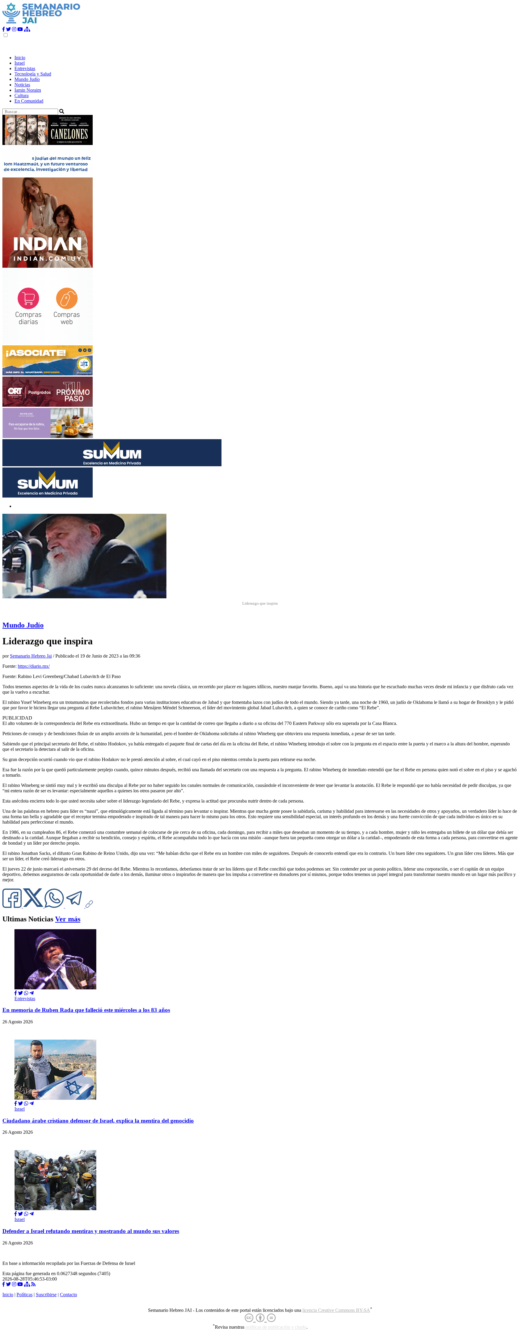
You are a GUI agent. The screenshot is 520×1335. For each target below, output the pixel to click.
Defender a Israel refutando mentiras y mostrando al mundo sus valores (90, 1231)
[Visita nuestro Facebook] (3, 29)
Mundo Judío (27, 79)
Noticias (22, 84)
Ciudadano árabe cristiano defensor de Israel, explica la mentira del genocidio (98, 1121)
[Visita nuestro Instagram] (14, 29)
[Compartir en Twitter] (20, 993)
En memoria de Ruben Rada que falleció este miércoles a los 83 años (86, 1010)
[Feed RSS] (33, 1284)
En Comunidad (28, 100)
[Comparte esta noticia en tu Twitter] (34, 906)
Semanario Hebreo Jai (31, 655)
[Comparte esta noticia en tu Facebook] (12, 906)
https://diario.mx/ (34, 666)
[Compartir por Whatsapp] (26, 993)
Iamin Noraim (27, 90)
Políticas (24, 1294)
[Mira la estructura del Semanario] (27, 29)
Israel (19, 63)
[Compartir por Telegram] (75, 906)
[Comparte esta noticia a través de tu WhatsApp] (55, 906)
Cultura (21, 95)
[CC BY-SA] (260, 1318)
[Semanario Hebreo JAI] (41, 23)
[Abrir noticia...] (55, 987)
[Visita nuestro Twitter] (8, 29)
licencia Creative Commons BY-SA (336, 1310)
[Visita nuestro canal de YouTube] (20, 29)
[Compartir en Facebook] (15, 993)
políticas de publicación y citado (276, 1327)
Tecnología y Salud (32, 73)
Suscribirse (46, 1294)
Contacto (68, 1294)
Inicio (19, 57)
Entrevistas (24, 68)
